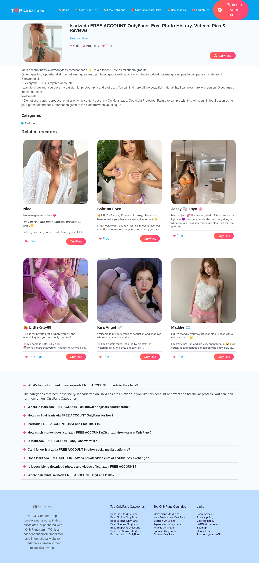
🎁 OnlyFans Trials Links (146, 9)
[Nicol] (55, 194)
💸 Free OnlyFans (114, 9)
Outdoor (30, 123)
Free (109, 45)
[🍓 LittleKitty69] (55, 312)
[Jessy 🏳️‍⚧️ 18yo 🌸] (203, 194)
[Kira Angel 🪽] (129, 312)
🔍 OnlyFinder (84, 9)
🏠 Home (63, 9)
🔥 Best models (176, 9)
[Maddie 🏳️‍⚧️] (203, 312)
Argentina (92, 45)
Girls (76, 45)
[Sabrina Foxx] (129, 194)
